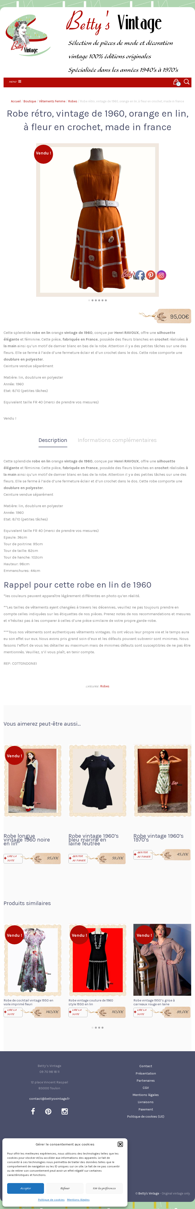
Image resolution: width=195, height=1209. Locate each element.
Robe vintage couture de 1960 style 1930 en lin (90, 1002)
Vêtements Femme (52, 101)
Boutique (30, 101)
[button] (120, 1144)
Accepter (25, 1188)
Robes (72, 101)
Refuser (65, 1188)
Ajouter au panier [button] (78, 858)
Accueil (16, 101)
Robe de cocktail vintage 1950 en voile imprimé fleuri (28, 1002)
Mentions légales (78, 1199)
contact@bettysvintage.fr (49, 1099)
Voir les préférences (104, 1188)
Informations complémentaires (117, 440)
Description (53, 440)
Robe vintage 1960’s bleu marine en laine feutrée (93, 839)
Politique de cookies (51, 1199)
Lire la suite (11, 858)
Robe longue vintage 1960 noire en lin (27, 839)
